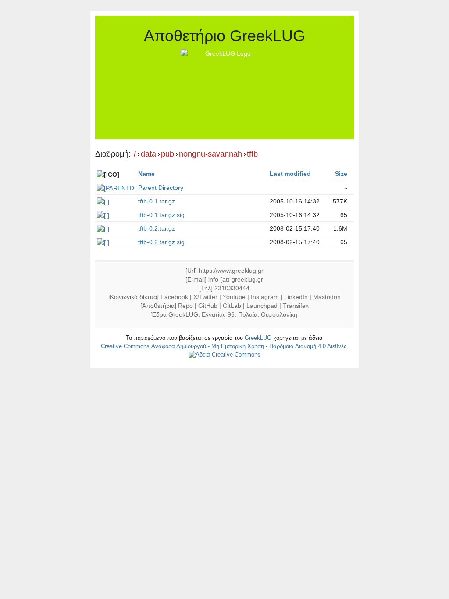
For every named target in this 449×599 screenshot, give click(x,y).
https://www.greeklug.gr (231, 270)
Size (341, 173)
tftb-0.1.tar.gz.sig (161, 214)
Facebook (174, 296)
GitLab (232, 305)
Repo (185, 305)
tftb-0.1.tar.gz (156, 201)
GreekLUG (258, 338)
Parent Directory (160, 187)
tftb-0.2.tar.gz (156, 228)
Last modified (290, 173)
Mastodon (327, 296)
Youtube (234, 296)
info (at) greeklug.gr (235, 279)
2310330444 (231, 288)
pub (167, 154)
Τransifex (296, 305)
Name (146, 173)
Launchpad (262, 305)
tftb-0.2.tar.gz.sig (161, 242)
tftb (252, 154)
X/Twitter (205, 296)
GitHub (207, 305)
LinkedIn (296, 296)
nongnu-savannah (210, 154)
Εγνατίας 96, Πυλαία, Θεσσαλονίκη (249, 314)
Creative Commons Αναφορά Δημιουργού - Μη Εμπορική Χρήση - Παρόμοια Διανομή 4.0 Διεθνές (223, 346)
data (148, 154)
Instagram (265, 296)
